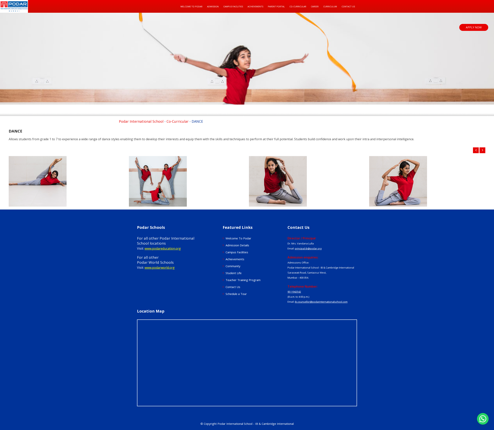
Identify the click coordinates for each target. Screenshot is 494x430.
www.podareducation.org (163, 248)
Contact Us (348, 6)
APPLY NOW (474, 27)
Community (233, 266)
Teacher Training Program (243, 280)
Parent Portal (276, 6)
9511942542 (294, 291)
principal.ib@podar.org (308, 248)
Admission (213, 6)
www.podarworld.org (160, 267)
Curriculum (330, 6)
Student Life (234, 273)
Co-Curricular (297, 6)
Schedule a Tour (236, 294)
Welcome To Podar (191, 6)
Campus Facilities (233, 6)
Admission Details (237, 245)
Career (315, 6)
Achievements (235, 259)
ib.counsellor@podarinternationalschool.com (321, 301)
